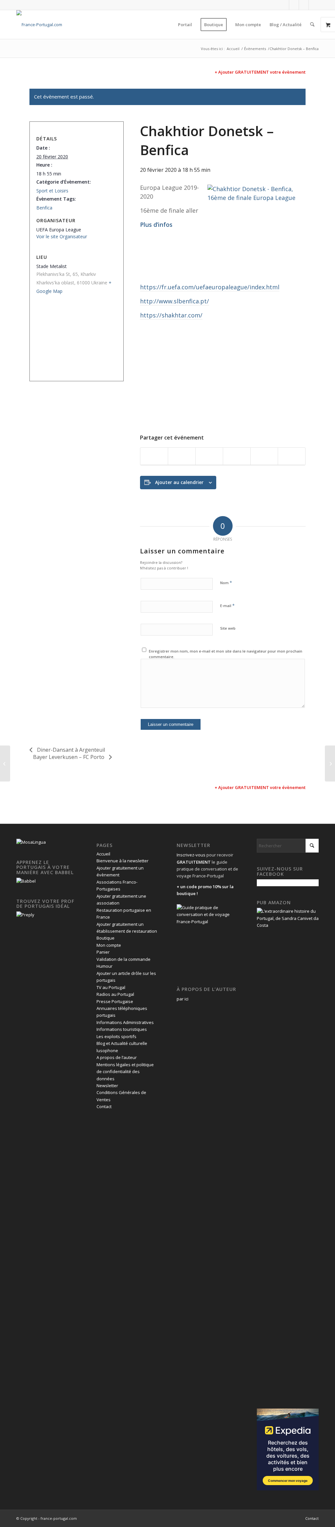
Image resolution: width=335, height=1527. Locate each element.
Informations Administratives (125, 1022)
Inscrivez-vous (191, 855)
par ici (182, 999)
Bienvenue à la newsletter (123, 861)
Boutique (106, 938)
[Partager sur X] (181, 456)
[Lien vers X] (294, 5)
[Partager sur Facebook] (154, 456)
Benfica (44, 208)
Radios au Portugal (115, 994)
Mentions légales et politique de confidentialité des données (125, 1072)
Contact (104, 1106)
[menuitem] (185, 24)
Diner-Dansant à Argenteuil (70, 749)
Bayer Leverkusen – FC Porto (69, 757)
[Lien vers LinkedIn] (304, 5)
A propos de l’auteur (117, 1057)
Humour (105, 966)
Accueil (103, 854)
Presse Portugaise (115, 1001)
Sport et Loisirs (52, 191)
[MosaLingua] (31, 842)
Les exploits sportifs (116, 1036)
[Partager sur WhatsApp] (209, 456)
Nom (226, 582)
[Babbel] (26, 881)
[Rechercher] (312, 24)
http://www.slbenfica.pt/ (174, 301)
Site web (228, 628)
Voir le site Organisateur (61, 236)
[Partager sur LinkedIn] (264, 456)
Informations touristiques (122, 1029)
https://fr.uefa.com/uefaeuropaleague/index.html (209, 287)
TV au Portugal (111, 987)
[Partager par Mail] (291, 456)
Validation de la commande (123, 959)
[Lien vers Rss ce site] (314, 5)
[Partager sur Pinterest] (236, 456)
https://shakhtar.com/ (171, 315)
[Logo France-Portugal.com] (39, 24)
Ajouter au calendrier (179, 482)
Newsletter (107, 1085)
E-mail (227, 605)
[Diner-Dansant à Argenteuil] (5, 763)
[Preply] (25, 915)
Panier (103, 952)
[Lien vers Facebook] (284, 5)
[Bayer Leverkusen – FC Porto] (330, 763)
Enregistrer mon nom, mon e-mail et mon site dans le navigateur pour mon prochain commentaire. (225, 654)
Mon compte (109, 945)
